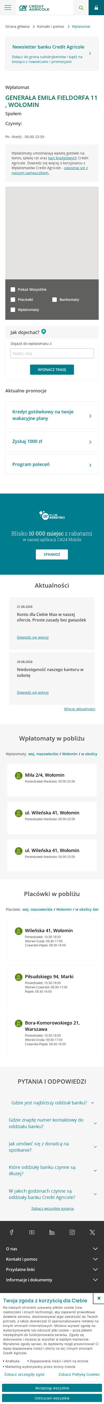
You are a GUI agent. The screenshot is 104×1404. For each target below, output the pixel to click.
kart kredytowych (62, 157)
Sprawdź (52, 554)
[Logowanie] (96, 7)
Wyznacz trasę (52, 369)
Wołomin (69, 753)
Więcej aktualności (79, 708)
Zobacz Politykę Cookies (79, 1374)
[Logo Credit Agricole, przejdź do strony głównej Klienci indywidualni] (34, 8)
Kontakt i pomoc (51, 26)
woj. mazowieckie (43, 753)
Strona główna (18, 26)
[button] (99, 1298)
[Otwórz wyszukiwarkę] (81, 7)
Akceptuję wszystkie (52, 1388)
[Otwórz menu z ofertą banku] (8, 7)
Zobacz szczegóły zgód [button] (24, 1374)
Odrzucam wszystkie (52, 1398)
